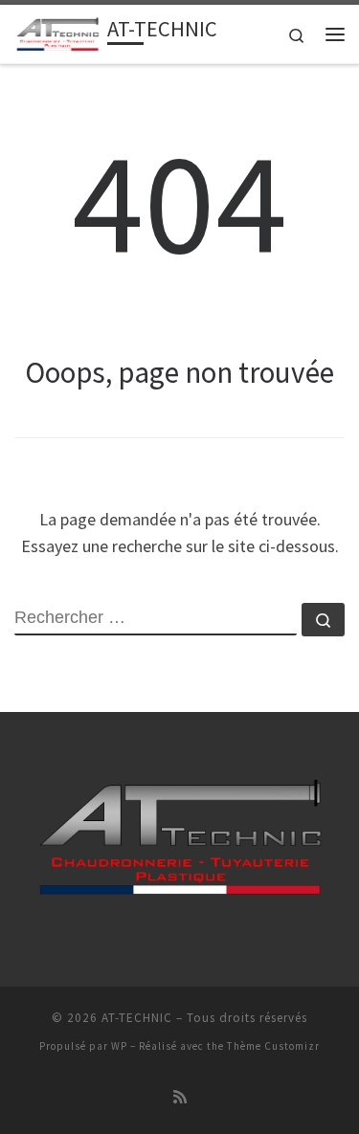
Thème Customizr (273, 1046)
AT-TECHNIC (136, 1018)
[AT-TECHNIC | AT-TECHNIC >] (57, 31)
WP (119, 1046)
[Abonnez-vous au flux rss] (180, 1097)
